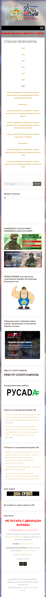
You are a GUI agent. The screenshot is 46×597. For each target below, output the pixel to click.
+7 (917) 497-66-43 (29, 550)
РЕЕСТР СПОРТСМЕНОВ (21, 374)
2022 (23, 61)
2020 (23, 48)
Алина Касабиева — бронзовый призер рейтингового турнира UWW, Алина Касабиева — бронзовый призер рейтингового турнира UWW (22, 476)
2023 (23, 67)
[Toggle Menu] (42, 28)
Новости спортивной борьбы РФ (22, 447)
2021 (23, 54)
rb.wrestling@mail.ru (25, 554)
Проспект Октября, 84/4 (13, 537)
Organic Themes (28, 587)
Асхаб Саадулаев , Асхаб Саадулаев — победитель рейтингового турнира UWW (23, 468)
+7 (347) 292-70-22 (26, 544)
